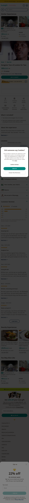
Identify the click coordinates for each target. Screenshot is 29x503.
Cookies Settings (14, 164)
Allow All (14, 168)
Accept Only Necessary (14, 172)
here (16, 160)
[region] (14, 162)
